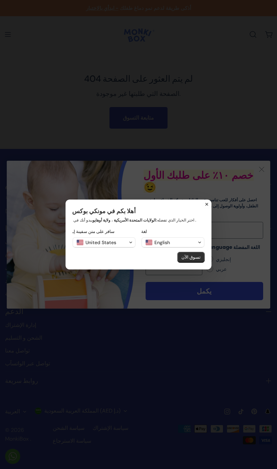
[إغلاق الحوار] (206, 204)
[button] (104, 242)
